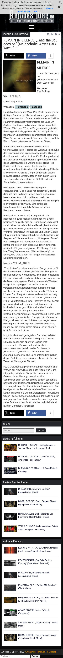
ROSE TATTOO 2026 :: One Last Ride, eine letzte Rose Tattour (36, 458)
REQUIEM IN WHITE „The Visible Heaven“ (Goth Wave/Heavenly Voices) (38, 599)
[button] (60, 3)
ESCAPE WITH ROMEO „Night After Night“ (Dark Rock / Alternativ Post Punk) (38, 549)
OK (35, 11)
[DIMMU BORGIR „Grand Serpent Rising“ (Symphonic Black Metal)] (10, 504)
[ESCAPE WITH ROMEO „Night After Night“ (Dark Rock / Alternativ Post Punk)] (10, 550)
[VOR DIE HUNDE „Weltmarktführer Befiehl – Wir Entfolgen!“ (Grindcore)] (10, 529)
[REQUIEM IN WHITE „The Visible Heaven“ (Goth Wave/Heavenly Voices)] (10, 600)
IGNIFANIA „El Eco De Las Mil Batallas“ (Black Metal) (37, 587)
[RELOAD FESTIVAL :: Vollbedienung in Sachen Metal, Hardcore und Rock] (10, 447)
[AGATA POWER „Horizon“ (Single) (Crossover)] (10, 613)
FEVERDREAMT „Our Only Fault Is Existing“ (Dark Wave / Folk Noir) (35, 562)
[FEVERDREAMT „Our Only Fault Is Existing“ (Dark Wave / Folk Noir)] (10, 563)
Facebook (36, 106)
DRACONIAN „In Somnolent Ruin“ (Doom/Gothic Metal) (34, 490)
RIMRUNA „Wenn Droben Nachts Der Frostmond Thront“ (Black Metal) (35, 515)
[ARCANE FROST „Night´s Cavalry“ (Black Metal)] (10, 625)
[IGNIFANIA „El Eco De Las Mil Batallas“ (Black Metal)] (10, 588)
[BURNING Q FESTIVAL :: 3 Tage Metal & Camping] (10, 470)
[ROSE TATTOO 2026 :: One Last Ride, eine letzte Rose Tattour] (10, 459)
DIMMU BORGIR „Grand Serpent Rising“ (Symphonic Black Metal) (37, 503)
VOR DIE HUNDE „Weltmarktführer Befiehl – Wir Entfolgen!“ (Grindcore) (38, 528)
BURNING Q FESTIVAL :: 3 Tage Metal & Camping (38, 470)
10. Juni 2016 (53, 34)
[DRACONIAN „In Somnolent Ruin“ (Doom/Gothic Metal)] (10, 492)
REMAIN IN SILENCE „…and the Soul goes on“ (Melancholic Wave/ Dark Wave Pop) (30, 44)
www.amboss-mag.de (35, 652)
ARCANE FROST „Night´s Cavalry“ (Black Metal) (38, 624)
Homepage (22, 106)
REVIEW (23, 34)
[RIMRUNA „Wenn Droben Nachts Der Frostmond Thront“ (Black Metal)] (10, 517)
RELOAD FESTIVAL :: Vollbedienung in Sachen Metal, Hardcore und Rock (36, 446)
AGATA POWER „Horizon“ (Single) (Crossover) (34, 612)
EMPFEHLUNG (10, 34)
